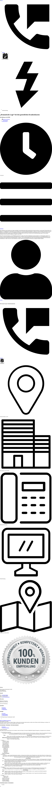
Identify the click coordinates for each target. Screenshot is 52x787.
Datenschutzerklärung (5, 727)
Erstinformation (4, 709)
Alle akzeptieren (10, 782)
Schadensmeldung (5, 715)
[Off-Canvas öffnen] (0, 112)
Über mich (3, 713)
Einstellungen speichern (3, 782)
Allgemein (1, 228)
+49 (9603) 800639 (5, 695)
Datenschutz (4, 708)
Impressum (4, 707)
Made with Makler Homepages (5, 720)
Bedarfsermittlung (5, 714)
